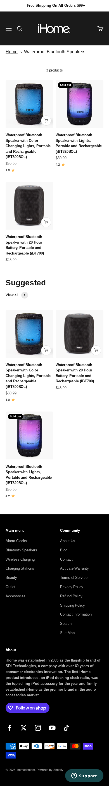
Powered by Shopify (50, 769)
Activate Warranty (74, 568)
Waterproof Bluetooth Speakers (54, 51)
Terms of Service (73, 577)
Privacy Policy (71, 587)
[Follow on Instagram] (38, 728)
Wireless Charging (20, 559)
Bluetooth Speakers (21, 550)
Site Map (67, 633)
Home (12, 51)
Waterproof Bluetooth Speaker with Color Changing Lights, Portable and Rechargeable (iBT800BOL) (28, 146)
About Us (67, 541)
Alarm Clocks (16, 541)
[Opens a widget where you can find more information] (84, 776)
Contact (66, 559)
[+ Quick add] (46, 120)
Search (66, 623)
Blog (63, 550)
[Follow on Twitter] (23, 728)
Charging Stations (20, 568)
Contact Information (76, 614)
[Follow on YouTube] (52, 728)
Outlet (10, 587)
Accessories (15, 596)
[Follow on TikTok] (66, 728)
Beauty (11, 577)
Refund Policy (71, 596)
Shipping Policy (72, 605)
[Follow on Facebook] (9, 728)
